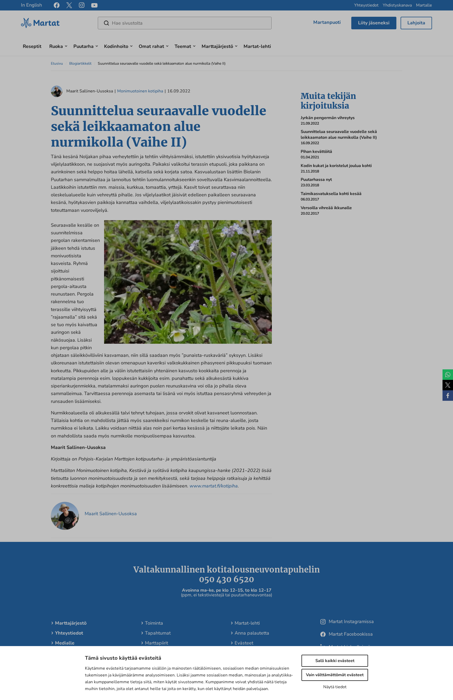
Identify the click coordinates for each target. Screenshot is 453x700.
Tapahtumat (158, 633)
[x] (69, 5)
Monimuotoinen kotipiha (140, 91)
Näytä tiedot (335, 687)
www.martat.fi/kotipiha (214, 486)
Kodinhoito (116, 46)
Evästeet (244, 643)
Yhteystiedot (366, 5)
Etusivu (57, 63)
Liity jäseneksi (374, 23)
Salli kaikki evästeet (334, 661)
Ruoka (56, 46)
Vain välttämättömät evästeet (335, 675)
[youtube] (94, 5)
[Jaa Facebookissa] (448, 395)
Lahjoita (416, 23)
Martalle (424, 5)
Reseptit (32, 46)
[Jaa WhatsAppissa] (448, 374)
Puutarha (83, 46)
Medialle (64, 643)
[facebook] (57, 5)
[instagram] (81, 5)
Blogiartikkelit (80, 63)
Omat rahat (151, 46)
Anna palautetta (252, 633)
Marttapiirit (156, 643)
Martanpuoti (327, 22)
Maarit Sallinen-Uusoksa (111, 513)
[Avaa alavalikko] (66, 45)
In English (31, 5)
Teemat (183, 46)
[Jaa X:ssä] (448, 385)
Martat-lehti (257, 46)
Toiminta (154, 623)
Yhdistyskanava (397, 5)
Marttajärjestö (217, 46)
